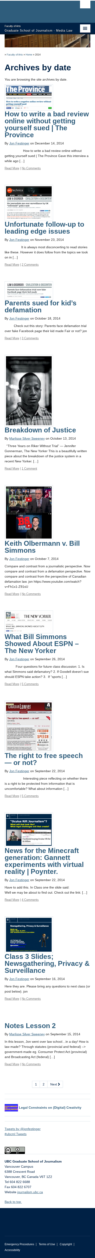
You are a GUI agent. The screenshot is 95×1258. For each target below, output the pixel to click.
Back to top (13, 1202)
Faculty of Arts (15, 54)
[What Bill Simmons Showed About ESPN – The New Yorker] (29, 622)
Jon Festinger (19, 143)
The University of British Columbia (35, 9)
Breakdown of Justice (40, 430)
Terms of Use (47, 1244)
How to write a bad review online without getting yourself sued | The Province (47, 124)
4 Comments (30, 900)
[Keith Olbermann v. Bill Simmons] (29, 512)
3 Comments (30, 338)
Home (29, 54)
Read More (12, 168)
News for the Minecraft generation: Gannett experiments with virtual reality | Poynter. (44, 861)
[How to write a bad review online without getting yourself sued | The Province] (29, 97)
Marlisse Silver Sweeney (27, 438)
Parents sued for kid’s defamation (41, 306)
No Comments (31, 168)
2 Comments (30, 264)
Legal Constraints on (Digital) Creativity (49, 1107)
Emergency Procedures (19, 1244)
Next (54, 1084)
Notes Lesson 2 (30, 1025)
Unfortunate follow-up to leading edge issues (44, 227)
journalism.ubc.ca (30, 1192)
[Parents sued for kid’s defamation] (29, 290)
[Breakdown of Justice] (29, 390)
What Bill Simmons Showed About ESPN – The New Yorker (42, 643)
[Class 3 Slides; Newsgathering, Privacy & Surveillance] (29, 934)
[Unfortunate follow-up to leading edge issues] (29, 202)
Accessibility (12, 1250)
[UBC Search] (85, 6)
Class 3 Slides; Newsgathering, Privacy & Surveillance (47, 963)
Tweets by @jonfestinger (23, 1129)
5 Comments (30, 684)
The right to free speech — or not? (44, 759)
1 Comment (29, 468)
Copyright (66, 1244)
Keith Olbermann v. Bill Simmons (42, 546)
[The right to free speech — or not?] (29, 726)
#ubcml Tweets (16, 1134)
